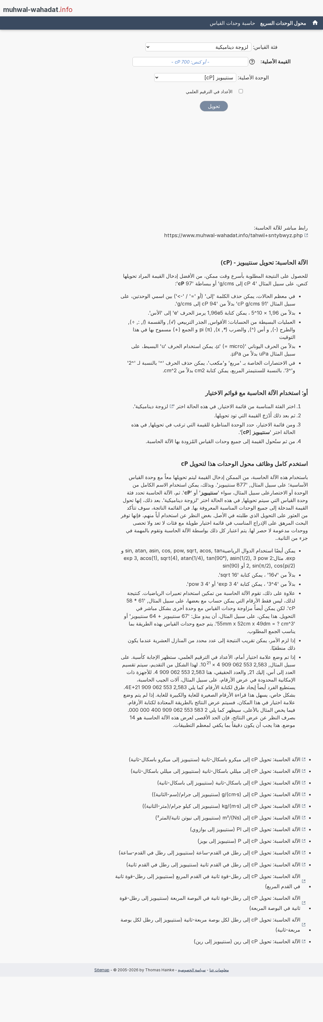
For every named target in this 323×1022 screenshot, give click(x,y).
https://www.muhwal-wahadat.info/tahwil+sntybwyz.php (233, 235)
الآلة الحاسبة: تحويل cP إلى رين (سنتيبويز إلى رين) (247, 941)
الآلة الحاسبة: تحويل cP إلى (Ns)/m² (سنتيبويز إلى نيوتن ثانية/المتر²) (227, 817)
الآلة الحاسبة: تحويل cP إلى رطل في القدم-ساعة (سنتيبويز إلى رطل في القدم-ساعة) (209, 852)
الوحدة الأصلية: (252, 77)
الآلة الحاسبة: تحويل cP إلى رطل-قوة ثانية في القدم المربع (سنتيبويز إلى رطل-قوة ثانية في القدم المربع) (207, 881)
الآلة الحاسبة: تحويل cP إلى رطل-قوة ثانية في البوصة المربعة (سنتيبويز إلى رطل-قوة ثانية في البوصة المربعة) (210, 903)
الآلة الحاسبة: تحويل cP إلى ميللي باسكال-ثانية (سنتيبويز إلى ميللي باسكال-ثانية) (215, 771)
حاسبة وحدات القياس (232, 23)
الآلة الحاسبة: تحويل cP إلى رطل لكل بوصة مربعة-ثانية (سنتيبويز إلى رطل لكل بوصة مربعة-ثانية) (210, 924)
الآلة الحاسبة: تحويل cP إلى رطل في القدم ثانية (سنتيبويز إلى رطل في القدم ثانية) (213, 864)
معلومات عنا (219, 970)
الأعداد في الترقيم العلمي (209, 91)
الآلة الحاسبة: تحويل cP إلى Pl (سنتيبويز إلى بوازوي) (245, 829)
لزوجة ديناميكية (151, 406)
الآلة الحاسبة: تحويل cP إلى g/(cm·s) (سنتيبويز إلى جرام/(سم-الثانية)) (226, 794)
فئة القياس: (265, 47)
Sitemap (101, 970)
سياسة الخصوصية (192, 970)
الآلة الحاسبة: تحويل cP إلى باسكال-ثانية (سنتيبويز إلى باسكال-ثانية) (228, 782)
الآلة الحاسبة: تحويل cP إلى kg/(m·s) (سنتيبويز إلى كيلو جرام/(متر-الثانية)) (221, 806)
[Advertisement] (214, 163)
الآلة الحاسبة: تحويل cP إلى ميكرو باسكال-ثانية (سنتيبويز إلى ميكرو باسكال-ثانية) (214, 759)
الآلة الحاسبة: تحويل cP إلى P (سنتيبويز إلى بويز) (248, 841)
